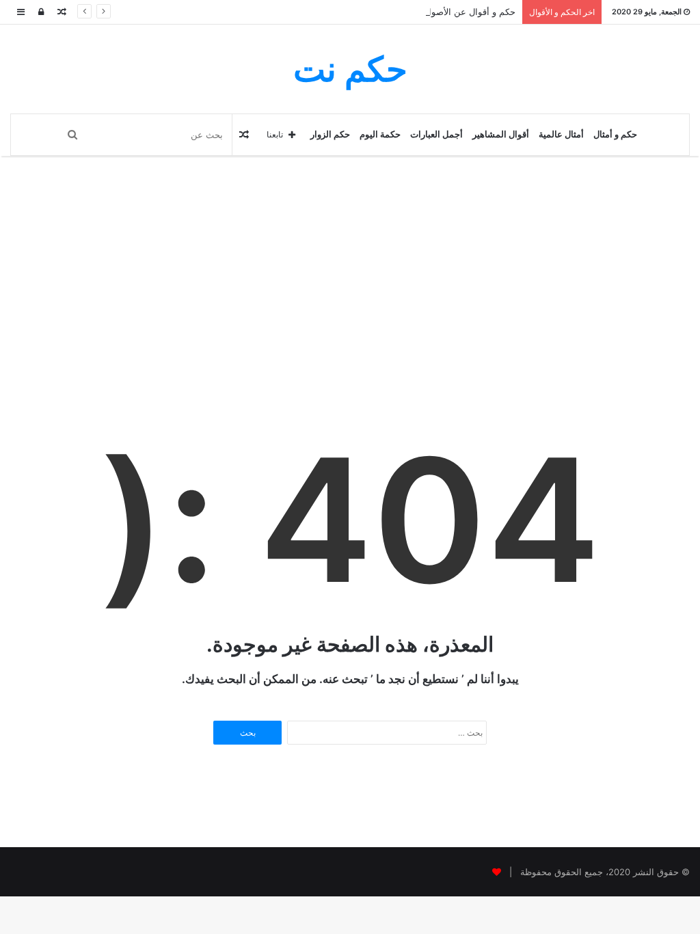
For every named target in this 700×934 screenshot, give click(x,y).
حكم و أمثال (615, 134)
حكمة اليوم (380, 134)
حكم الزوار (330, 134)
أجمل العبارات (436, 134)
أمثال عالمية (561, 134)
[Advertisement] (350, 306)
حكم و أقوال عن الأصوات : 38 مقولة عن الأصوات (421, 11)
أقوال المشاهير (500, 134)
